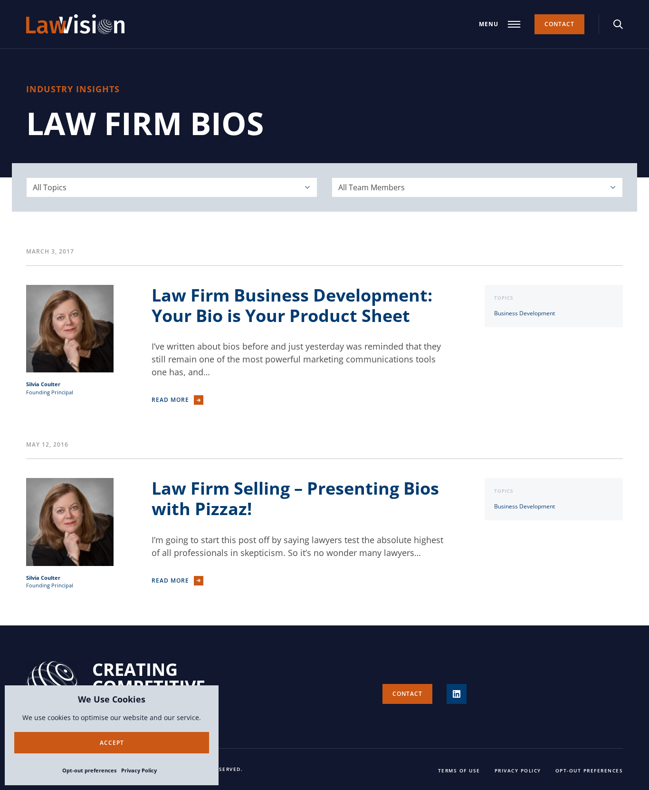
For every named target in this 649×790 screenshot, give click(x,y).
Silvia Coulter (43, 384)
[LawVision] (75, 24)
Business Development (524, 313)
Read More (170, 400)
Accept (112, 743)
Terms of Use (459, 770)
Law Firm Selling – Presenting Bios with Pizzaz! (295, 498)
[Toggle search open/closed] (618, 24)
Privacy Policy (139, 770)
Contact (559, 24)
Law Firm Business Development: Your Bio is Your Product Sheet (292, 305)
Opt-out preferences (89, 770)
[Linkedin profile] (457, 694)
